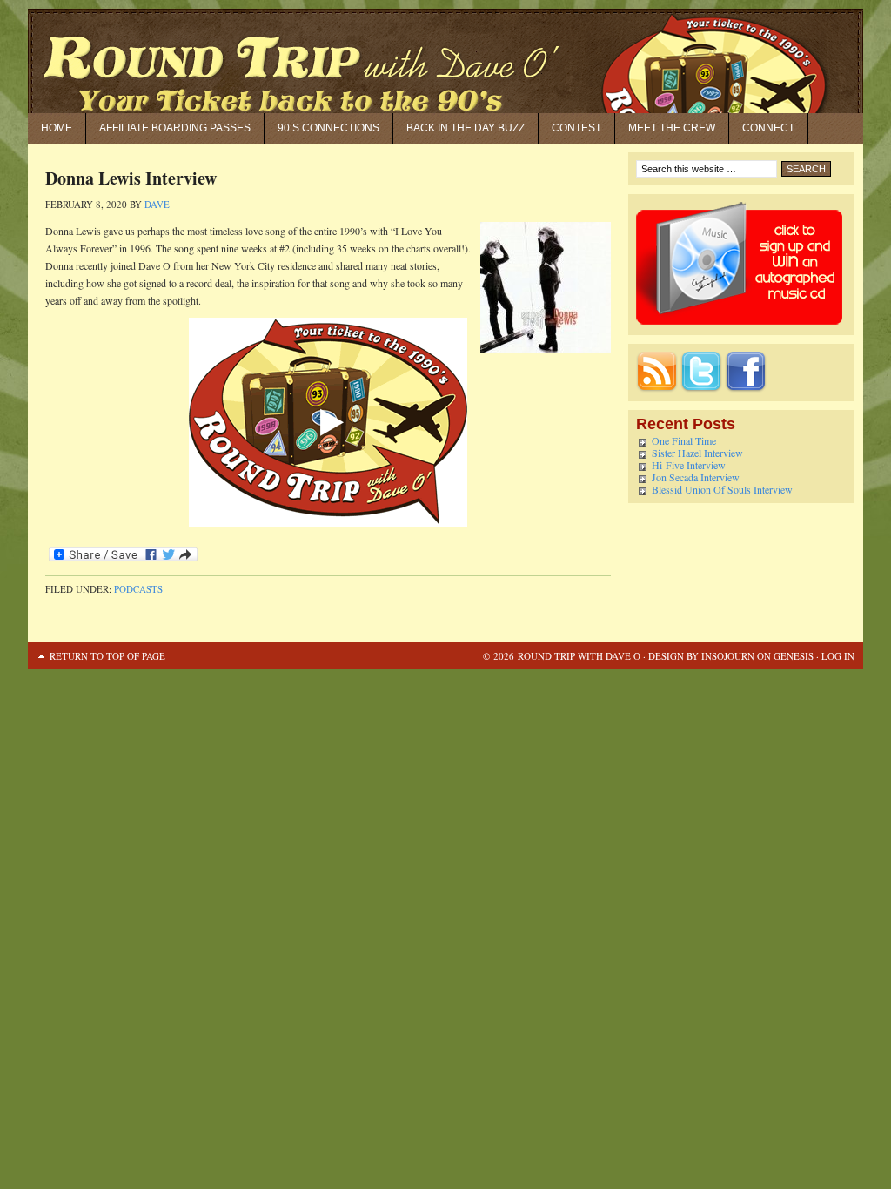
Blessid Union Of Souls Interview (722, 489)
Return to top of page (107, 655)
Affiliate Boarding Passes (175, 128)
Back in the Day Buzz (465, 128)
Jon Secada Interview (696, 477)
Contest (576, 128)
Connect (768, 128)
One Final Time (684, 440)
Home (56, 128)
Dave (157, 204)
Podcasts (138, 588)
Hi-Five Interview (689, 465)
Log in (837, 655)
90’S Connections (328, 128)
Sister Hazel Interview (697, 453)
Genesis (792, 655)
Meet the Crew (671, 128)
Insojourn (727, 655)
